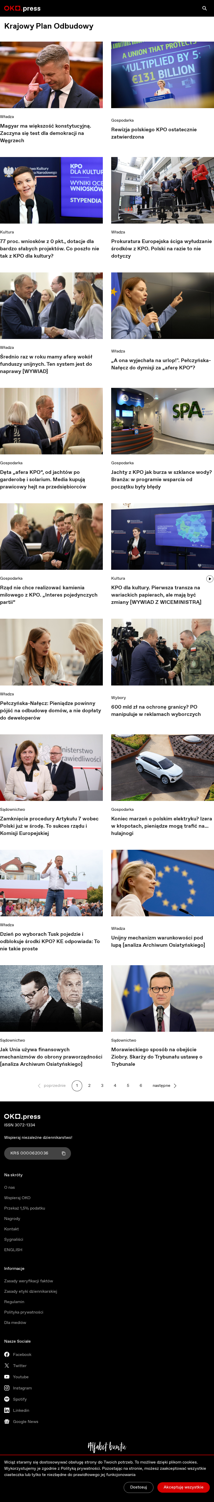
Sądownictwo (12, 809)
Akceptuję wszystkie (184, 1487)
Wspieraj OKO (17, 1198)
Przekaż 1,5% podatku (24, 1208)
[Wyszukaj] (204, 8)
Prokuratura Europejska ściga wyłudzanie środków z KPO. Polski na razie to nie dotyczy (161, 249)
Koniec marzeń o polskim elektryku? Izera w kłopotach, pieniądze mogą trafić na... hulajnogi (161, 826)
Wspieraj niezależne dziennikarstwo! (38, 1137)
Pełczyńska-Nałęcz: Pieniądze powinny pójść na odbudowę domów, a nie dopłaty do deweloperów (50, 711)
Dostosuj (138, 1487)
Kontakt (11, 1229)
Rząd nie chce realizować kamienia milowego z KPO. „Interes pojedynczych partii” (49, 595)
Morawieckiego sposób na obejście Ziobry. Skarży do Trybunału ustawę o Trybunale (157, 1057)
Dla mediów (15, 1322)
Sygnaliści (13, 1239)
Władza (7, 117)
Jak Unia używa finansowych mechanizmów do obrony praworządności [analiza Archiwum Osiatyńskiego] (51, 1057)
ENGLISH (13, 1250)
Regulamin (14, 1302)
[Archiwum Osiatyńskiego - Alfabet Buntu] (107, 1447)
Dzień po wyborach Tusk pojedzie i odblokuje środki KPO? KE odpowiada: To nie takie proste (50, 941)
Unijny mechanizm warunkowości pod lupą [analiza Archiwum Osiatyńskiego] (158, 942)
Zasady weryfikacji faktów (28, 1281)
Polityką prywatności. (81, 1468)
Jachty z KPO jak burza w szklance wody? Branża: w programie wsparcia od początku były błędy (161, 480)
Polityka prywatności (23, 1312)
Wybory (118, 698)
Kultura (7, 232)
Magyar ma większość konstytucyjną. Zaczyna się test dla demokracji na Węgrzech (45, 133)
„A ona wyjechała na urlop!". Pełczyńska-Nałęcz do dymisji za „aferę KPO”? (161, 364)
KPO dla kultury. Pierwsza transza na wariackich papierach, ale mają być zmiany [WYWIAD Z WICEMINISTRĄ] (156, 595)
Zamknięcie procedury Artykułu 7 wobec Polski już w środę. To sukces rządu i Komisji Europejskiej (49, 826)
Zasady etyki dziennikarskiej (30, 1291)
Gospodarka (122, 120)
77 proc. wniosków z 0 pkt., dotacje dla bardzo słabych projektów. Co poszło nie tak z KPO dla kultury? (49, 249)
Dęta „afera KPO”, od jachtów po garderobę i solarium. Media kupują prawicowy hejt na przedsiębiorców (43, 480)
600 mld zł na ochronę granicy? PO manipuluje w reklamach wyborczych (156, 711)
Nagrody (12, 1219)
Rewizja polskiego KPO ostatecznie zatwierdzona (154, 133)
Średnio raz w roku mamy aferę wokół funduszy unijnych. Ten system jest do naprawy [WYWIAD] (46, 364)
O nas (9, 1187)
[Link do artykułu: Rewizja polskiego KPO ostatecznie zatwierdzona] (162, 77)
